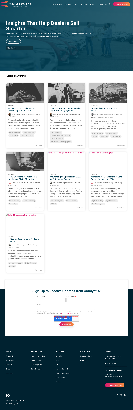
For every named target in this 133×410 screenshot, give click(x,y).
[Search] (110, 4)
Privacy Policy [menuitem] (10, 400)
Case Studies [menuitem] (60, 377)
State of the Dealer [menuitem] (62, 369)
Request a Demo (122, 4)
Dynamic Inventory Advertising (60, 135)
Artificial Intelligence (57, 201)
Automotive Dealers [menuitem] (38, 356)
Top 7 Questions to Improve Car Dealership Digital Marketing (22, 178)
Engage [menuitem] (8, 369)
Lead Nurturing (116, 136)
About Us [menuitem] (59, 356)
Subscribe (13, 41)
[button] (117, 395)
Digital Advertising (29, 132)
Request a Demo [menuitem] (86, 356)
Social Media (13, 135)
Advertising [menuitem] (10, 360)
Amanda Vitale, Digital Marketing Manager (66, 183)
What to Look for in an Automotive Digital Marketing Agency (65, 109)
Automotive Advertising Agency (61, 142)
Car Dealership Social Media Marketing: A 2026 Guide (21, 109)
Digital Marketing (14, 132)
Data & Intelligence (98, 204)
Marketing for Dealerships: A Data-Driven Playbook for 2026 (107, 178)
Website (94, 136)
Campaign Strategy (27, 135)
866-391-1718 (109, 374)
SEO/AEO (53, 204)
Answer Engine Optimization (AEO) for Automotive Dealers (65, 178)
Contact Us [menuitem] (84, 360)
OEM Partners (87, 4)
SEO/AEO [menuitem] (9, 373)
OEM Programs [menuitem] (36, 365)
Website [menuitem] (9, 365)
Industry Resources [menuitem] (63, 373)
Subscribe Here (114, 385)
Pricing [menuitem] (58, 382)
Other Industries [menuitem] (36, 369)
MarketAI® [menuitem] (10, 356)
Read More (38, 145)
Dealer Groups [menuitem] (36, 360)
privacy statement (66, 313)
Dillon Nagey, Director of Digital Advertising (25, 114)
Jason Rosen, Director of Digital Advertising (25, 183)
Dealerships (104, 136)
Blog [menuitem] (57, 360)
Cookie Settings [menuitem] (19, 400)
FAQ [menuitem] (57, 365)
